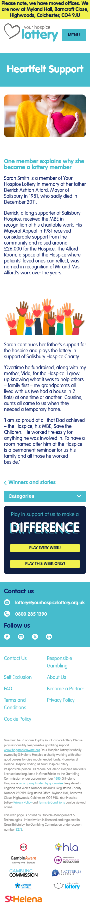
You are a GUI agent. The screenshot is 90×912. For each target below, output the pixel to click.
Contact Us (15, 658)
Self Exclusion (18, 677)
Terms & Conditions (51, 802)
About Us (56, 677)
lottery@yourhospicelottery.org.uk (50, 603)
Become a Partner (65, 689)
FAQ (8, 689)
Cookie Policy (17, 719)
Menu (74, 35)
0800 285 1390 (31, 614)
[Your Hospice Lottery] (31, 36)
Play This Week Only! (45, 564)
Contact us (19, 591)
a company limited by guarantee (41, 783)
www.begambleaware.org (22, 750)
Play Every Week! (45, 548)
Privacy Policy (60, 700)
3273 (19, 829)
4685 (57, 778)
